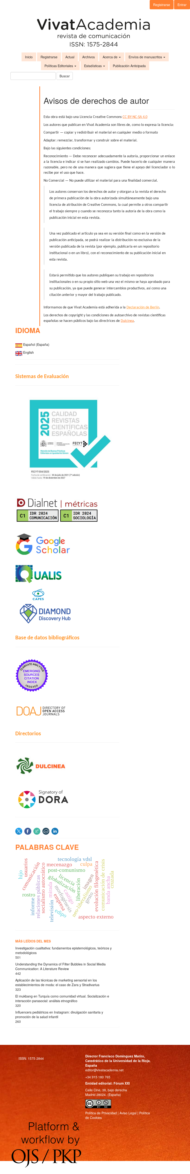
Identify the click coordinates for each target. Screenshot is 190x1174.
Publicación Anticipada (129, 65)
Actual (69, 57)
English (28, 352)
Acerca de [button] (110, 57)
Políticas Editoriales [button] (59, 65)
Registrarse (161, 4)
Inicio (29, 57)
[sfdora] (67, 799)
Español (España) (36, 344)
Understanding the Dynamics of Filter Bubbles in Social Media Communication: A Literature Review (60, 966)
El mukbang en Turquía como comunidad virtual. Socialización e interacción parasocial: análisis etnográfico (62, 998)
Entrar (182, 4)
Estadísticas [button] (93, 65)
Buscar (65, 76)
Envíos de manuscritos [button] (146, 57)
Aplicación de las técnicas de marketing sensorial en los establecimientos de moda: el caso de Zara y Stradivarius (57, 982)
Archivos (88, 57)
